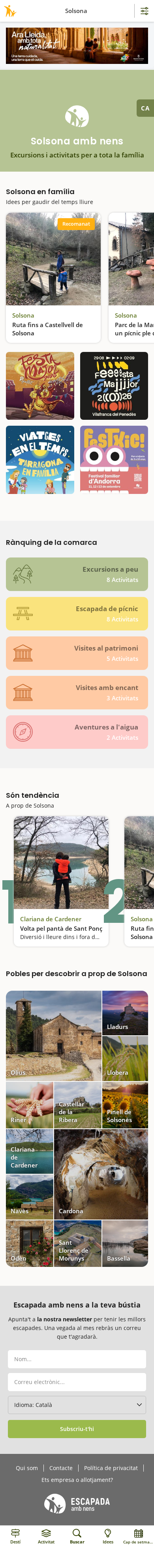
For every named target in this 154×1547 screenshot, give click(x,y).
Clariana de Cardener (50, 919)
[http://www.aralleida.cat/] (77, 46)
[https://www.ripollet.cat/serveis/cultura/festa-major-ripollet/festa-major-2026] (40, 386)
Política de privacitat (111, 1468)
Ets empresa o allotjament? (77, 1479)
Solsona (23, 315)
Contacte (61, 1468)
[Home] (9, 11)
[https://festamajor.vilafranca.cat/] (114, 386)
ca (145, 108)
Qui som (27, 1468)
